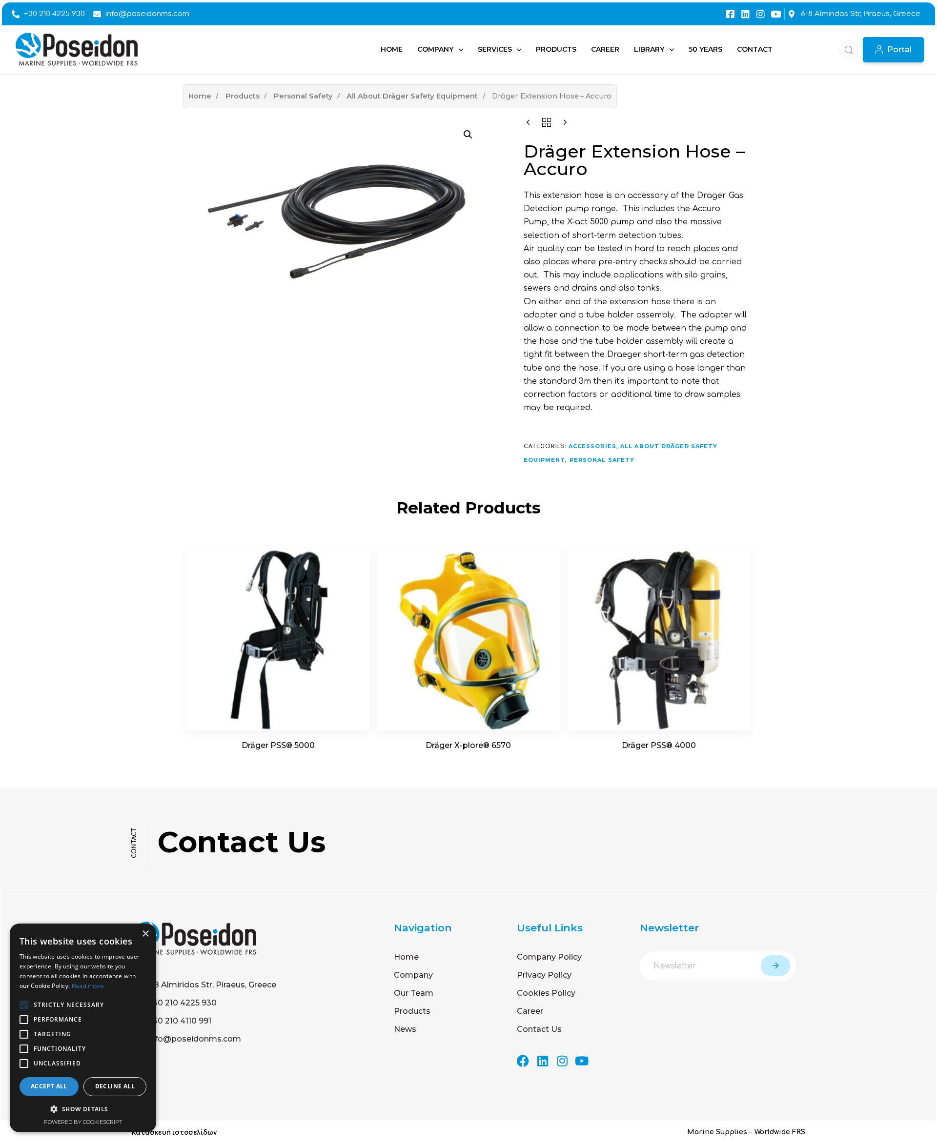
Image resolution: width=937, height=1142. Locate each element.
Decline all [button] (115, 1086)
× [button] (145, 934)
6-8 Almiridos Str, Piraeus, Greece (211, 984)
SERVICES (495, 49)
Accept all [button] (49, 1086)
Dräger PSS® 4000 (659, 745)
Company (413, 975)
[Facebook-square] (730, 14)
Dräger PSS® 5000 (278, 745)
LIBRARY (649, 49)
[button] (846, 49)
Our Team (413, 993)
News (405, 1029)
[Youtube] (775, 14)
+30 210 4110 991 (179, 1020)
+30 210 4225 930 (182, 1002)
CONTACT (755, 49)
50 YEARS (705, 49)
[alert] (83, 1028)
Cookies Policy (546, 993)
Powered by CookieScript (83, 1122)
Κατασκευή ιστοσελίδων (174, 1132)
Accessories (592, 446)
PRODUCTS (556, 49)
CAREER (605, 49)
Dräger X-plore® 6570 (468, 745)
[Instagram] (760, 14)
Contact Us (539, 1029)
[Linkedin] (745, 14)
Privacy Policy (544, 975)
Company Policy (549, 957)
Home (199, 96)
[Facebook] (523, 1061)
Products (242, 96)
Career (530, 1011)
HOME (392, 49)
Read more (88, 985)
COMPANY (435, 49)
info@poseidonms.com (194, 1039)
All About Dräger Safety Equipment (412, 96)
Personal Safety (303, 96)
